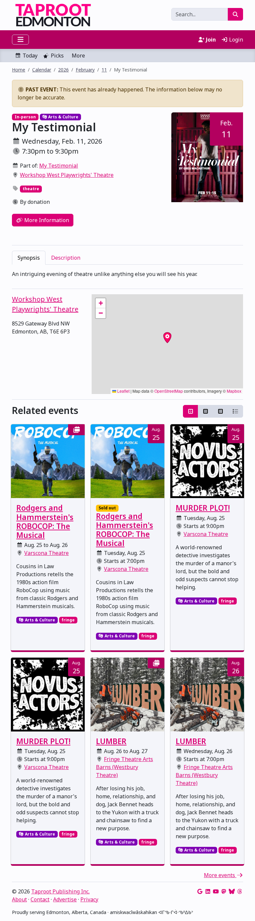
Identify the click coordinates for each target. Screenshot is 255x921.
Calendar (41, 69)
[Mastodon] (223, 891)
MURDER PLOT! (203, 508)
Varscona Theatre (46, 553)
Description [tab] (65, 257)
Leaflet (122, 391)
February (85, 69)
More (78, 55)
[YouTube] (215, 891)
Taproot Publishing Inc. (60, 891)
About (19, 899)
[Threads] (239, 891)
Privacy (89, 899)
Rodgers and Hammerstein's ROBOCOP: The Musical (44, 521)
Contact (40, 899)
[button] (101, 303)
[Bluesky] (231, 891)
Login (235, 39)
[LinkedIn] (208, 891)
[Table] (220, 411)
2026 (63, 69)
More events (220, 875)
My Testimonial (58, 165)
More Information (46, 220)
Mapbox (234, 391)
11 (104, 69)
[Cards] (190, 411)
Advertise (65, 899)
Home (18, 69)
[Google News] (200, 891)
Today (30, 55)
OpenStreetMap (168, 391)
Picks (57, 55)
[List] (235, 411)
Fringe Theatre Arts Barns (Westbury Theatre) (124, 767)
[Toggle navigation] (20, 40)
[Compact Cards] (205, 411)
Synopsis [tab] (29, 257)
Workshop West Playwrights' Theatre (67, 175)
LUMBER (111, 741)
